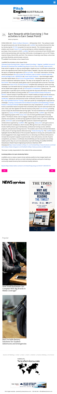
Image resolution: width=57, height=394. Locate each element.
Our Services (51, 355)
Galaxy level (22, 115)
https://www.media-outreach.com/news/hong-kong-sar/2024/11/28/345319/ (28, 166)
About (22, 355)
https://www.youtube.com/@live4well (39, 147)
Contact (18, 355)
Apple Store (29, 66)
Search (27, 355)
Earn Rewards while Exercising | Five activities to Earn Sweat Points (28, 35)
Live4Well (32, 45)
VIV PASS (15, 47)
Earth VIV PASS (43, 108)
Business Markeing (41, 355)
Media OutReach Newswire (20, 43)
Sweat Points (18, 49)
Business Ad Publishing (8, 355)
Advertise (33, 355)
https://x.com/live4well (30, 145)
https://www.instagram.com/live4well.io (17, 147)
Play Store (38, 66)
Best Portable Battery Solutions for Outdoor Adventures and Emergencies (14, 341)
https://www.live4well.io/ (16, 145)
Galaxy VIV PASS (14, 113)
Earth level (9, 121)
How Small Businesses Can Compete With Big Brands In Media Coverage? (14, 288)
